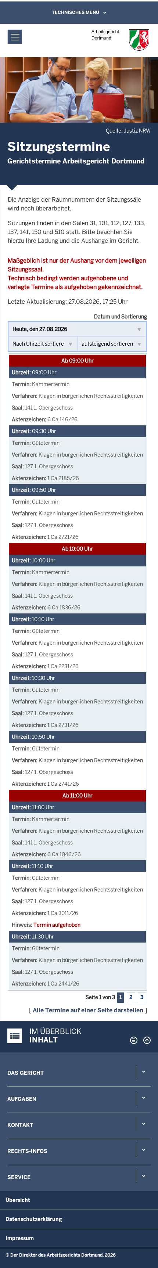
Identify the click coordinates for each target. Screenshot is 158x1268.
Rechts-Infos (27, 1151)
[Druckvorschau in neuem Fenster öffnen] (132, 1040)
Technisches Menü (75, 12)
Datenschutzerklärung (34, 1219)
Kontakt (20, 1125)
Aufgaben (21, 1099)
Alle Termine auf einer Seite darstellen (88, 1010)
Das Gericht (25, 1073)
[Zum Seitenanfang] (145, 1040)
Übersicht (18, 1200)
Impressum (20, 1238)
